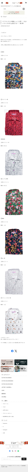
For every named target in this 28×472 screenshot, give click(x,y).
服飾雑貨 (4, 393)
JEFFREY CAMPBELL (7, 387)
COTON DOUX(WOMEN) (7, 380)
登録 (24, 458)
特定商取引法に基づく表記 (8, 416)
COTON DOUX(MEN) (7, 377)
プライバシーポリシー (7, 413)
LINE (4, 432)
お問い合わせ (5, 410)
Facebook (5, 423)
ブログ (4, 406)
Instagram (5, 429)
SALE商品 (4, 396)
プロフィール (5, 403)
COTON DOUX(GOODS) (7, 384)
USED (3, 390)
